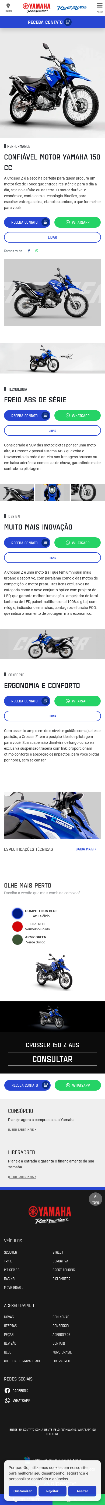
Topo (95, 1202)
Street (57, 1252)
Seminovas (60, 1316)
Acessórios (61, 1334)
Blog (7, 1352)
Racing (9, 1278)
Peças (8, 1334)
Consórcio (60, 1325)
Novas (9, 1316)
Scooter (10, 1252)
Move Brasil (13, 1287)
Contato (58, 1343)
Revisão (10, 1343)
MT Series (11, 1269)
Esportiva (60, 1260)
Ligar (52, 237)
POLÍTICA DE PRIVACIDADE (22, 1360)
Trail (8, 1260)
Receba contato (45, 22)
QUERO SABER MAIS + (22, 1129)
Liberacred (61, 1360)
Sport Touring (63, 1269)
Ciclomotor (61, 1278)
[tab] (17, 913)
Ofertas (10, 1325)
